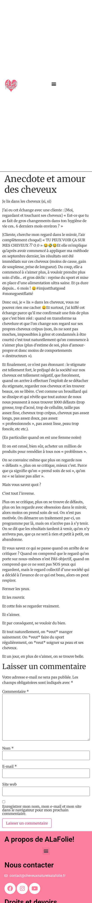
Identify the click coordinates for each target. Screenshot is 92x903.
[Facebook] (10, 888)
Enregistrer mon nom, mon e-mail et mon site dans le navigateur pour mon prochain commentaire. (41, 810)
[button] (54, 84)
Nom (8, 748)
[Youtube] (34, 888)
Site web (9, 784)
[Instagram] (22, 888)
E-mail (9, 766)
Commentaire (15, 691)
